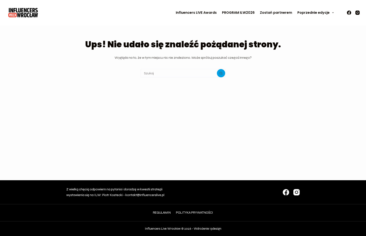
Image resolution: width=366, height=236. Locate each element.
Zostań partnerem (276, 12)
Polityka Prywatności (194, 212)
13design (215, 229)
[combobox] (179, 73)
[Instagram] (357, 13)
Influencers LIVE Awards (196, 12)
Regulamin (162, 212)
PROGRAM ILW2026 (238, 12)
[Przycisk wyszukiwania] (221, 73)
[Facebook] (349, 13)
